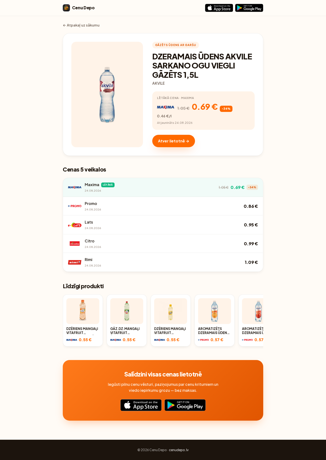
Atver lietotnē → (173, 140)
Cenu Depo (83, 7)
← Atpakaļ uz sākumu (81, 25)
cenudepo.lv (179, 450)
